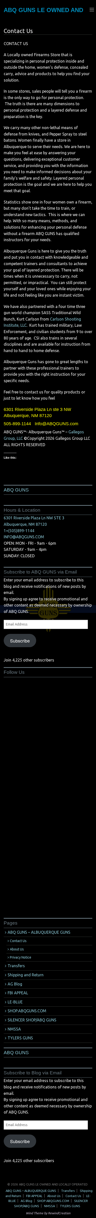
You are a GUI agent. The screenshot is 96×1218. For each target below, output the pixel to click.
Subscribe (20, 640)
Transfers (16, 966)
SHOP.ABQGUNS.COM (27, 1011)
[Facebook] (41, 751)
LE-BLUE (15, 1002)
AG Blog (15, 984)
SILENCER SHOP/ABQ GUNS (32, 1020)
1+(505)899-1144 (19, 530)
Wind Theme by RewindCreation (48, 1213)
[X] (41, 829)
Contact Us (18, 941)
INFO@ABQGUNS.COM (24, 537)
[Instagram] (41, 868)
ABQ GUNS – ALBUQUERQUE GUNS (39, 932)
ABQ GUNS (16, 489)
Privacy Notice (20, 957)
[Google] (41, 712)
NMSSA (14, 1029)
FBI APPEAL (18, 993)
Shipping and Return (26, 975)
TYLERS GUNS (20, 1038)
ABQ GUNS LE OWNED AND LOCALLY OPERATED (53, 1184)
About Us (17, 949)
